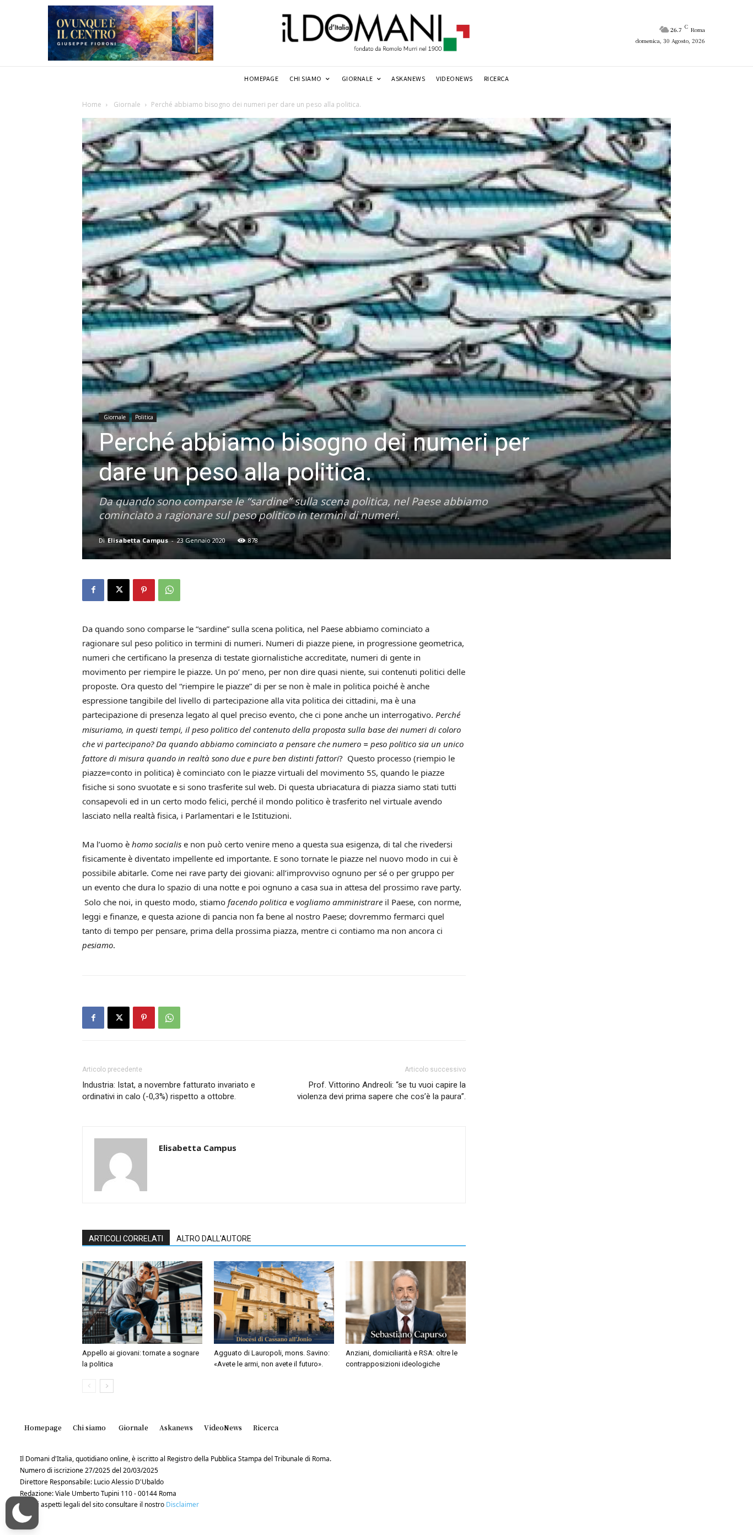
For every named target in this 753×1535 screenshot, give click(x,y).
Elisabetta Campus (137, 540)
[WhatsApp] (169, 590)
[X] (118, 590)
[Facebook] (93, 590)
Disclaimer (182, 1504)
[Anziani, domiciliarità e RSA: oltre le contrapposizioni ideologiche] (406, 1302)
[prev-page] (89, 1386)
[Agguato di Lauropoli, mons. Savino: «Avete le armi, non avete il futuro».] (274, 1302)
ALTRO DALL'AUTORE (213, 1238)
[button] (22, 1512)
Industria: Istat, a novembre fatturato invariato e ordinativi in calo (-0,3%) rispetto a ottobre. (168, 1090)
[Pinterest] (144, 590)
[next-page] (107, 1386)
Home (91, 104)
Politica (144, 417)
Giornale (126, 104)
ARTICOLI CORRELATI (126, 1238)
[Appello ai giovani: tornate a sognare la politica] (142, 1302)
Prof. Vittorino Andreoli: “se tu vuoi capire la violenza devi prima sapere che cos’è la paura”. (381, 1090)
